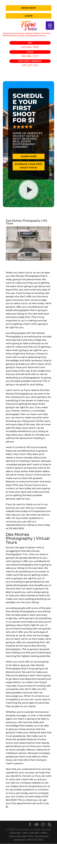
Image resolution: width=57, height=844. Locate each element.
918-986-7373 (30, 54)
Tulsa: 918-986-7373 (21, 836)
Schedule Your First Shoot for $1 (28, 166)
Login (28, 15)
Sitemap (15, 832)
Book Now (28, 7)
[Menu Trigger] (50, 25)
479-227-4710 (30, 63)
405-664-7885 (30, 45)
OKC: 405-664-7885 (34, 832)
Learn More (28, 156)
